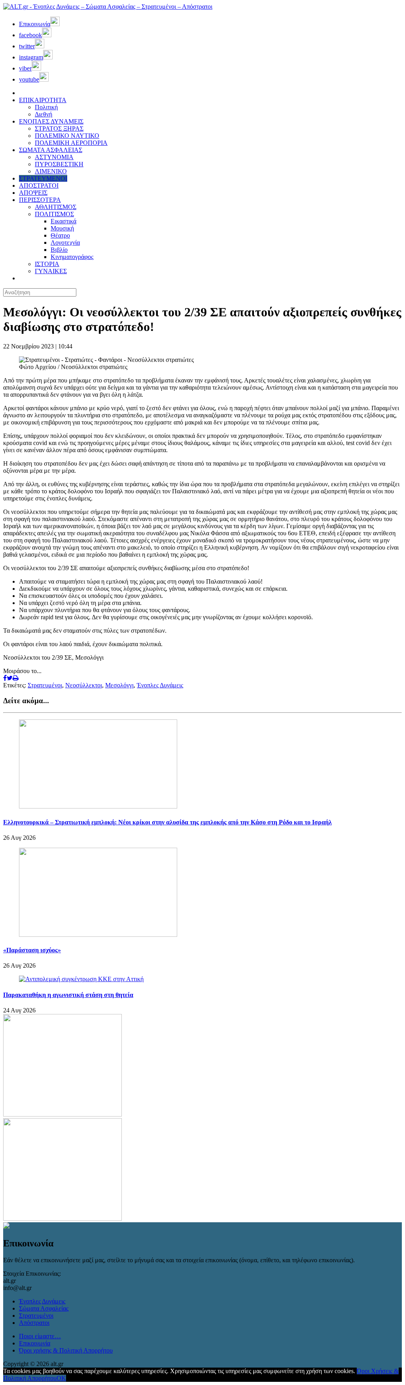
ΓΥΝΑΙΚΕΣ (51, 271)
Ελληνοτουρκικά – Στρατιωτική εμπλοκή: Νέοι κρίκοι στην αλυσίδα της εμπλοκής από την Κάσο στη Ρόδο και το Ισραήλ (167, 822)
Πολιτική (46, 107)
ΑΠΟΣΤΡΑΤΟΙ (39, 185)
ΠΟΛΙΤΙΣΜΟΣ (54, 214)
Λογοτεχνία (65, 242)
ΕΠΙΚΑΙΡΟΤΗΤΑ (42, 100)
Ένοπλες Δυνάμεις (160, 685)
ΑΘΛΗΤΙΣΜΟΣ (55, 207)
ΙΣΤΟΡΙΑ (47, 264)
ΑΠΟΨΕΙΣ (33, 192)
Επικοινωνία (34, 1343)
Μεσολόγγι (119, 685)
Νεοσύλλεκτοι (83, 685)
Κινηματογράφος (72, 256)
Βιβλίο (59, 249)
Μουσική (62, 228)
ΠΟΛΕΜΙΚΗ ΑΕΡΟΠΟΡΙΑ (71, 142)
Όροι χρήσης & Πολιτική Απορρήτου (66, 1350)
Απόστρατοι (34, 1322)
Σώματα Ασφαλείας (43, 1308)
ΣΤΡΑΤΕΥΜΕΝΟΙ (43, 178)
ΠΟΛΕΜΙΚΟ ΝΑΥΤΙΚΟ (67, 135)
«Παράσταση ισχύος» (32, 950)
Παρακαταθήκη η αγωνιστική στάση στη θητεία (68, 994)
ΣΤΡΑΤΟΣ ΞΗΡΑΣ (59, 128)
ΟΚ (61, 1378)
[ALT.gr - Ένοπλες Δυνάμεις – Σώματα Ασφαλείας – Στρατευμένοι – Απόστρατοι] (107, 6)
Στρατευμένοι (45, 685)
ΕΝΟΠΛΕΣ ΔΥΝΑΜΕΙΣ (51, 121)
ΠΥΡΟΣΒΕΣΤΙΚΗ (59, 164)
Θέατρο (60, 235)
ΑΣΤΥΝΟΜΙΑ (54, 157)
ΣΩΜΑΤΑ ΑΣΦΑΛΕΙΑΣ (50, 149)
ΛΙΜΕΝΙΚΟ (51, 171)
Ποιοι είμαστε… (40, 1336)
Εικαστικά (63, 221)
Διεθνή (43, 114)
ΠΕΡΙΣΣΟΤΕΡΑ (40, 199)
